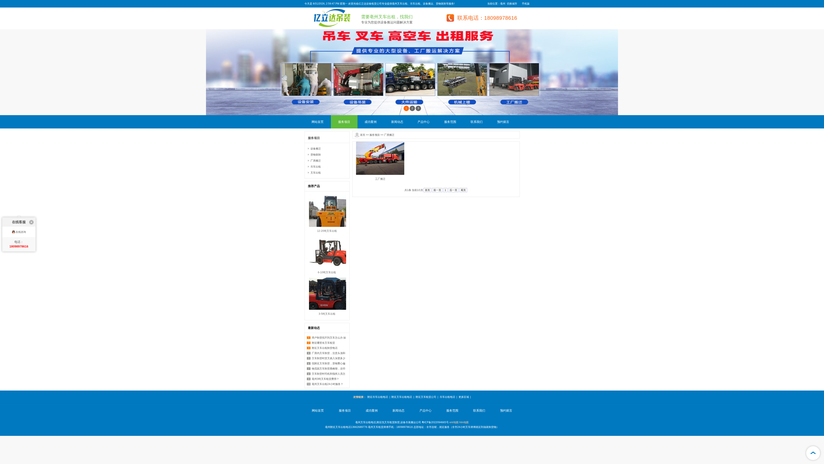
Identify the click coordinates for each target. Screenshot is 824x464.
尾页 (463, 190)
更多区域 (464, 396)
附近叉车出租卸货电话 (325, 348)
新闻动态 (397, 122)
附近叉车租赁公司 (426, 396)
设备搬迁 (316, 148)
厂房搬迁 (389, 134)
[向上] (813, 453)
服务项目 (344, 122)
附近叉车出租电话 (401, 396)
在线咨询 (21, 232)
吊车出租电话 (447, 396)
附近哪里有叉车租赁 (323, 342)
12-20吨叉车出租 (327, 230)
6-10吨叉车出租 (327, 272)
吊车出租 (316, 166)
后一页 (453, 190)
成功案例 (371, 122)
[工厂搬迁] (380, 174)
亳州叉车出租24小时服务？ (327, 384)
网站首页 (318, 122)
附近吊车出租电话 (377, 396)
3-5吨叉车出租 (327, 313)
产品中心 (424, 122)
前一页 (437, 190)
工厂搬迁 (380, 178)
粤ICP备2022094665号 (435, 422)
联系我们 (477, 122)
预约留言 (503, 122)
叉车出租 (316, 172)
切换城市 (512, 3)
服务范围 (450, 122)
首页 (362, 134)
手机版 (526, 3)
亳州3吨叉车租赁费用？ (325, 378)
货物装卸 (316, 154)
